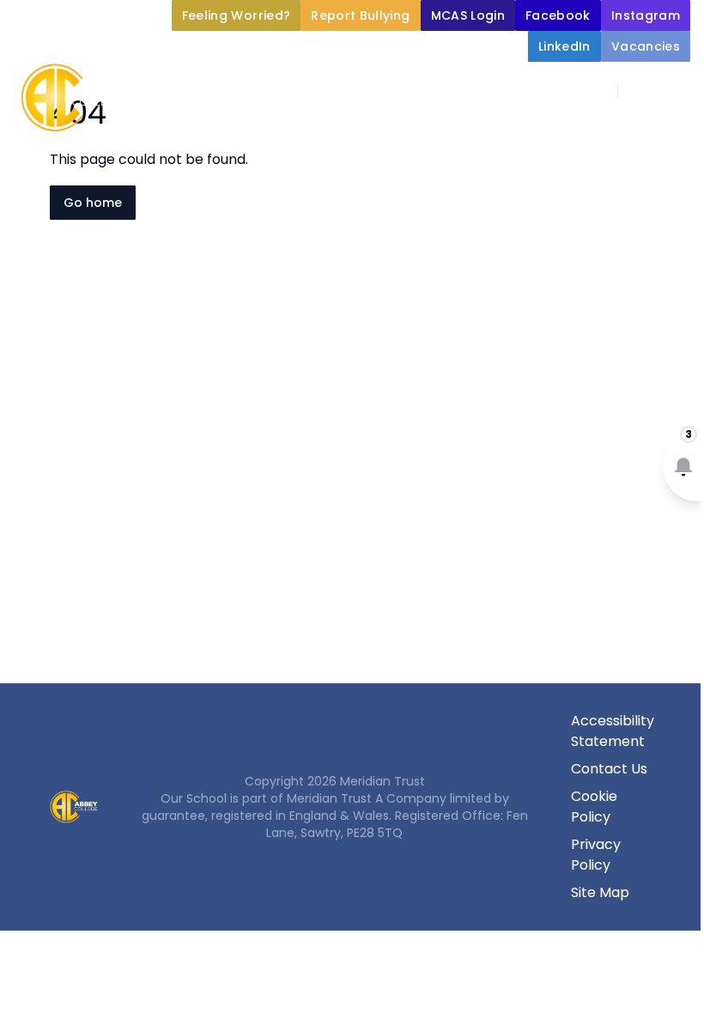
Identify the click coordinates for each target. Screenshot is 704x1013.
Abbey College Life (411, 130)
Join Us (290, 171)
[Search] (640, 91)
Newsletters (414, 171)
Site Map (600, 892)
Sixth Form (548, 171)
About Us (259, 130)
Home (175, 130)
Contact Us (609, 769)
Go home (93, 202)
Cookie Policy (594, 806)
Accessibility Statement (612, 731)
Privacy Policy (596, 854)
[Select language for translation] (676, 91)
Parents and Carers (599, 130)
